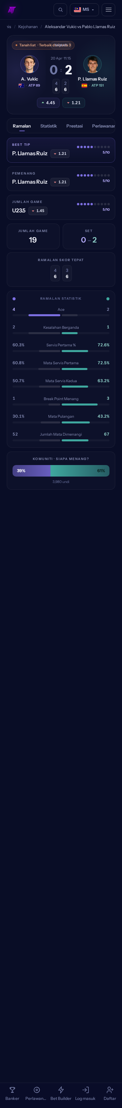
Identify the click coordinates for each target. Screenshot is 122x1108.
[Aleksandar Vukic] (29, 64)
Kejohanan (28, 26)
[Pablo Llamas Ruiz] (92, 64)
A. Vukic (29, 79)
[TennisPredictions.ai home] (12, 10)
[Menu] (108, 9)
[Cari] (60, 9)
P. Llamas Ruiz (92, 79)
